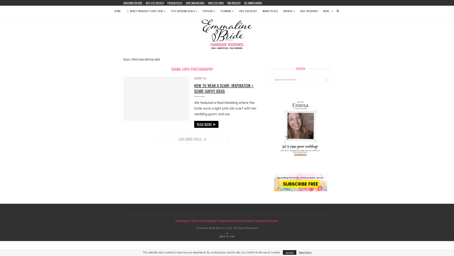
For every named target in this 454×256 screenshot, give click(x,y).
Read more (204, 124)
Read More (305, 252)
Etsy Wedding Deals (183, 11)
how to (200, 78)
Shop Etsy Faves (216, 3)
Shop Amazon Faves (195, 3)
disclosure (261, 220)
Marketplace (270, 11)
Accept (290, 252)
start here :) (182, 220)
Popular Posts (174, 3)
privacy (274, 220)
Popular (208, 11)
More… (327, 11)
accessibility (208, 220)
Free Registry (234, 3)
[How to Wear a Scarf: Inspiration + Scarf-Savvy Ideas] (156, 99)
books (237, 220)
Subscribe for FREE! (132, 3)
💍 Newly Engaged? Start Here (144, 11)
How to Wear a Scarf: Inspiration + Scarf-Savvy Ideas (224, 88)
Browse (288, 11)
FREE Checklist (248, 11)
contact (248, 220)
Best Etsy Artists (155, 3)
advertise (225, 220)
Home (118, 11)
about (195, 220)
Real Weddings (309, 11)
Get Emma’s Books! (253, 3)
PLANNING (226, 11)
